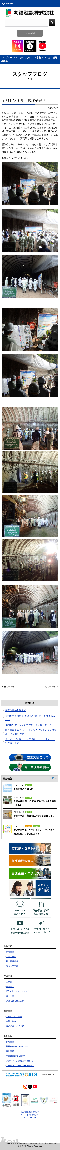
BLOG (28, 785)
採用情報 (10, 1042)
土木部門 (10, 982)
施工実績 (10, 996)
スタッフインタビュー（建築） (20, 1065)
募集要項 (10, 1051)
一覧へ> (53, 778)
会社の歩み (11, 1021)
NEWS (29, 826)
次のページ (50, 686)
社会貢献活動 (12, 961)
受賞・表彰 (11, 956)
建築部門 (10, 986)
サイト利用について (30, 1115)
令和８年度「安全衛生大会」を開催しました (28, 725)
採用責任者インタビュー (17, 1046)
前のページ (9, 686)
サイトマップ (30, 1118)
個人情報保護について (30, 1112)
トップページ (8, 57)
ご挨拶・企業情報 (14, 1016)
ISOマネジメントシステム (18, 991)
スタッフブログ (26, 57)
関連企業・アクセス (15, 1026)
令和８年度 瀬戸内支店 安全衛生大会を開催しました (30, 717)
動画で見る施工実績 (15, 1001)
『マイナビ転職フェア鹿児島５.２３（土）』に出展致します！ (30, 741)
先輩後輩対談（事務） (16, 1056)
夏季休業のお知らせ (15, 710)
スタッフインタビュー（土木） (20, 1061)
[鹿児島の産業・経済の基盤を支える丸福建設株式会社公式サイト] (30, 12)
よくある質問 (30, 33)
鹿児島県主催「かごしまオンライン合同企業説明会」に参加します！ (30, 732)
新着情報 (10, 952)
